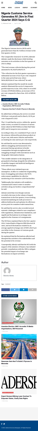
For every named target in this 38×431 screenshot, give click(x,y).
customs (7, 284)
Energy (25, 7)
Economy (34, 7)
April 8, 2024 (17, 23)
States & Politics (8, 323)
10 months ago (4, 331)
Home (3, 7)
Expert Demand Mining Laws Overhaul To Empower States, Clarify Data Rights (16, 397)
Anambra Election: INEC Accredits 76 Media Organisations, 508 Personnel (16, 105)
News (10, 7)
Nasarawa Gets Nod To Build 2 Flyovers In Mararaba (19, 109)
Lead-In (17, 7)
